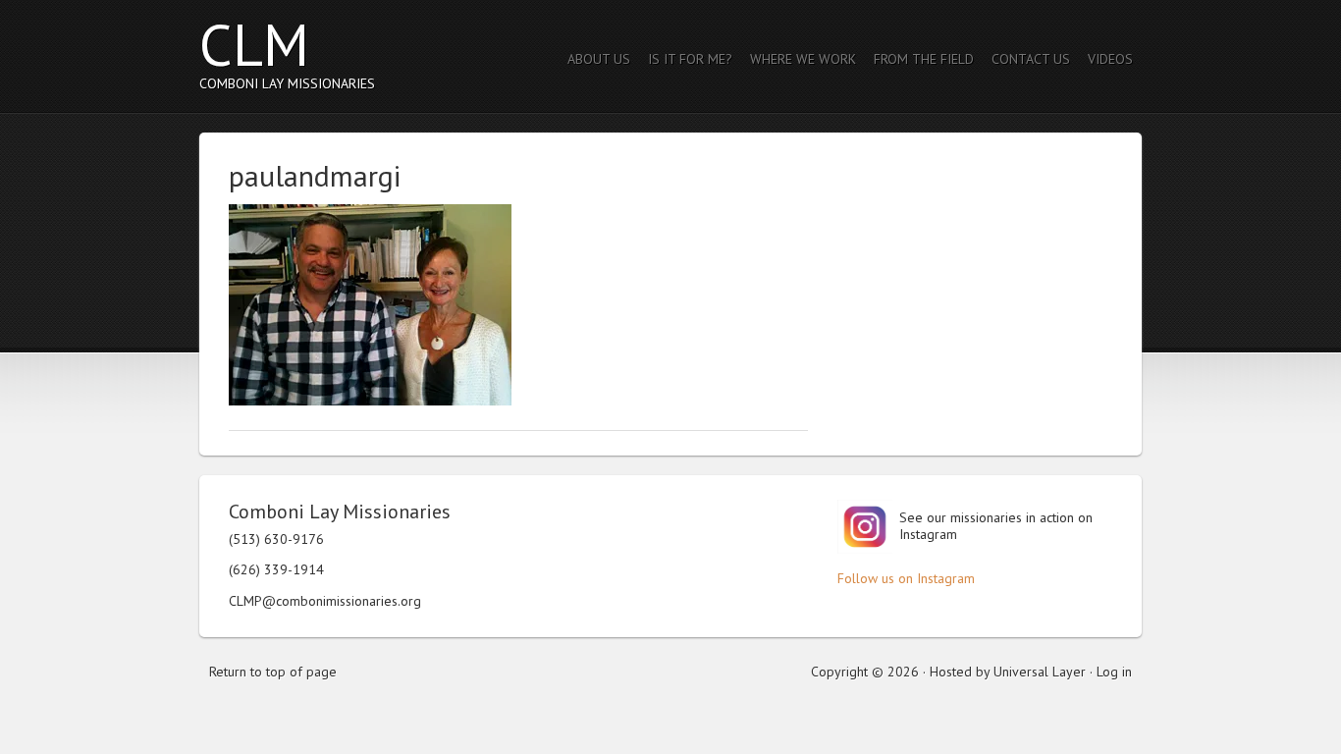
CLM (254, 44)
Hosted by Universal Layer (1008, 671)
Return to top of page (273, 671)
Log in (1114, 671)
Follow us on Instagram (906, 578)
